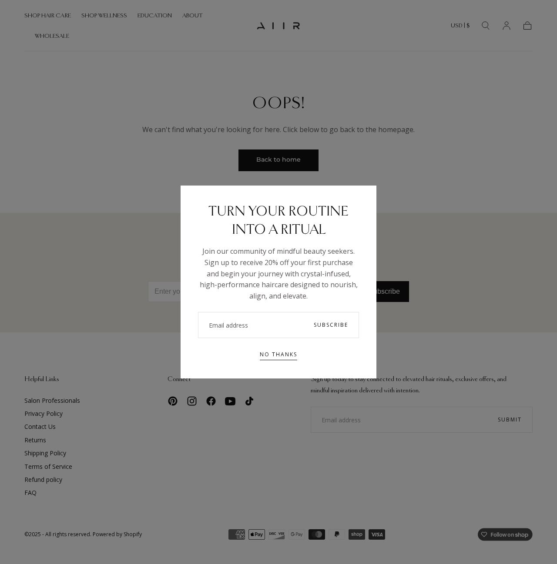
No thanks (278, 354)
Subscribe (331, 324)
